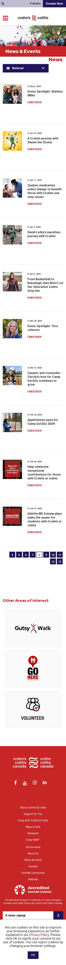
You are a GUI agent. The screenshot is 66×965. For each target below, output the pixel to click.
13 (59, 561)
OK (33, 955)
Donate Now (54, 3)
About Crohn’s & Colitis (33, 807)
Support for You (33, 814)
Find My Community (33, 872)
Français (35, 3)
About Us (33, 853)
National (17, 68)
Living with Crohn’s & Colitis (33, 820)
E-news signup (15, 915)
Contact (33, 866)
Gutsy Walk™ (33, 839)
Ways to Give (33, 826)
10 (53, 555)
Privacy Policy (39, 935)
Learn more (34, 101)
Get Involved (33, 847)
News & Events (33, 859)
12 (53, 561)
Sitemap (33, 879)
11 (59, 555)
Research (32, 833)
